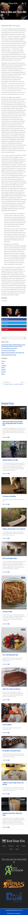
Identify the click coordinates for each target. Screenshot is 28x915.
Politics (3, 367)
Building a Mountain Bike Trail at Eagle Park (12, 352)
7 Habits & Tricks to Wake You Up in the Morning (13, 783)
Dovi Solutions (17, 913)
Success (3, 372)
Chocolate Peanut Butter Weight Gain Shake (12, 814)
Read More (5, 437)
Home (4, 846)
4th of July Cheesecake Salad (10, 655)
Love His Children (7, 724)
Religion (3, 369)
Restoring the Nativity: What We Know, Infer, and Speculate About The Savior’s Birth (13, 345)
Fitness (3, 361)
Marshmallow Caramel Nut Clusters (12, 751)
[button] (22, 3)
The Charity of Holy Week (8, 350)
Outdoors (4, 365)
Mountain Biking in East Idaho (9, 348)
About (17, 849)
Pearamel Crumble (7, 611)
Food (2, 363)
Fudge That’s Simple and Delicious (11, 689)
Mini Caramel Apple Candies (8, 354)
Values (3, 374)
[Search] (25, 338)
